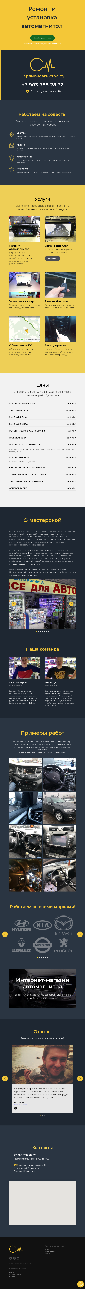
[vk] (10, 1258)
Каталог (11, 1272)
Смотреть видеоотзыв (21, 1105)
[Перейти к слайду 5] (44, 631)
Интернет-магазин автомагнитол (42, 983)
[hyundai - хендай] (21, 925)
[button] (42, 38)
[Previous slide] (14, 604)
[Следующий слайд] (80, 934)
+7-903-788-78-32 (42, 85)
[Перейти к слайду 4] (42, 631)
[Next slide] (71, 604)
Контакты (48, 1254)
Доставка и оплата (15, 1274)
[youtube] (18, 1258)
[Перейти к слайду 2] (38, 631)
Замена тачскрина (50, 1251)
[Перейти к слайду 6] (46, 631)
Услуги (47, 1249)
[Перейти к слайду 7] (48, 631)
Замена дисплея (56, 245)
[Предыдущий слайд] (5, 934)
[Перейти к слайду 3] (40, 631)
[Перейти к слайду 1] (36, 631)
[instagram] (14, 1258)
